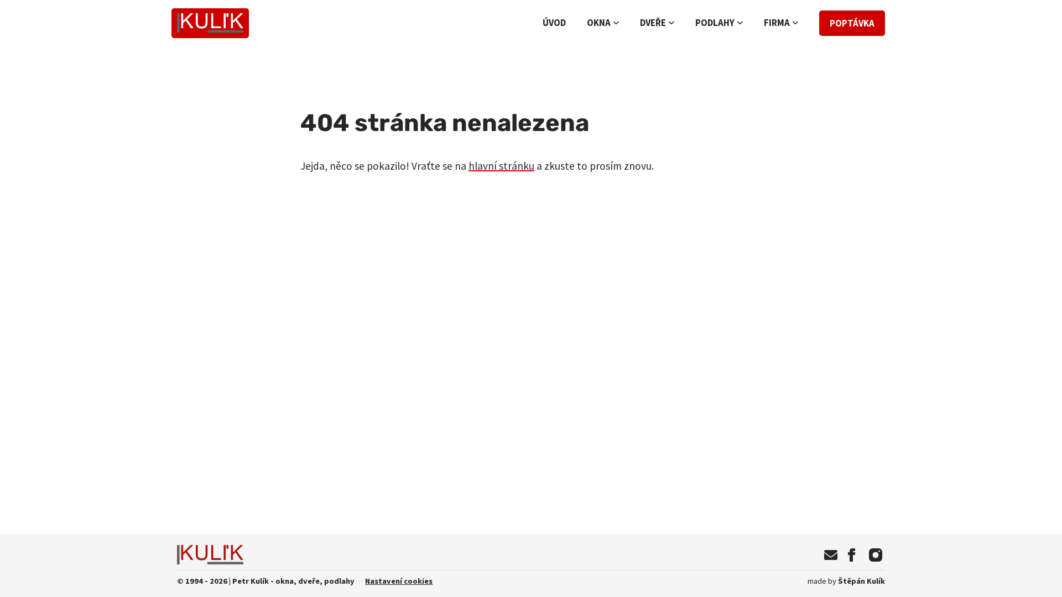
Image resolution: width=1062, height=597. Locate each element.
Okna (599, 23)
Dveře (653, 23)
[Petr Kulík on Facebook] (851, 555)
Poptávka (852, 23)
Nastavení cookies (399, 581)
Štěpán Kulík (846, 581)
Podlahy (715, 23)
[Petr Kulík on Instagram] (875, 555)
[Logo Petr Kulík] (209, 23)
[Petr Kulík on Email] (830, 555)
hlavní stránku (501, 165)
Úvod (554, 23)
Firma (777, 23)
